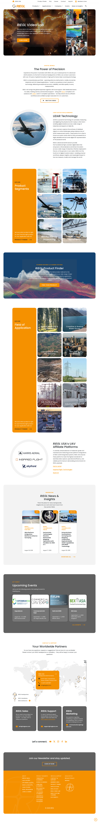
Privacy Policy (69, 778)
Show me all (66, 557)
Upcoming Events (27, 783)
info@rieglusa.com (24, 726)
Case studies (26, 787)
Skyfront (56, 473)
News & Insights (77, 6)
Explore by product (27, 39)
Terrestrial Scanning (40, 779)
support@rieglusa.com (51, 726)
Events (67, 6)
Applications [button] (46, 6)
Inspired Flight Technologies (62, 470)
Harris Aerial (57, 466)
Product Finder (42, 1)
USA (18, 1)
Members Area (82, 1)
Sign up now (49, 764)
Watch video (51, 100)
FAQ (50, 1)
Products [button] (35, 6)
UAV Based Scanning (39, 793)
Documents (54, 797)
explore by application (28, 44)
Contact (63, 1)
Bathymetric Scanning (40, 789)
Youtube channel (55, 794)
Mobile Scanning (41, 782)
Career (56, 1)
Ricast (54, 789)
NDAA (63, 92)
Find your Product (49, 285)
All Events (76, 625)
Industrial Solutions (39, 796)
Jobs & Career (26, 791)
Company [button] (58, 6)
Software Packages (39, 800)
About (26, 778)
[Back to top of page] (96, 820)
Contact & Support (54, 779)
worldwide (27, 789)
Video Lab (55, 791)
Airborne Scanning (39, 785)
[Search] (85, 6)
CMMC (34, 94)
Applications (55, 786)
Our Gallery (26, 780)
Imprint (70, 1)
